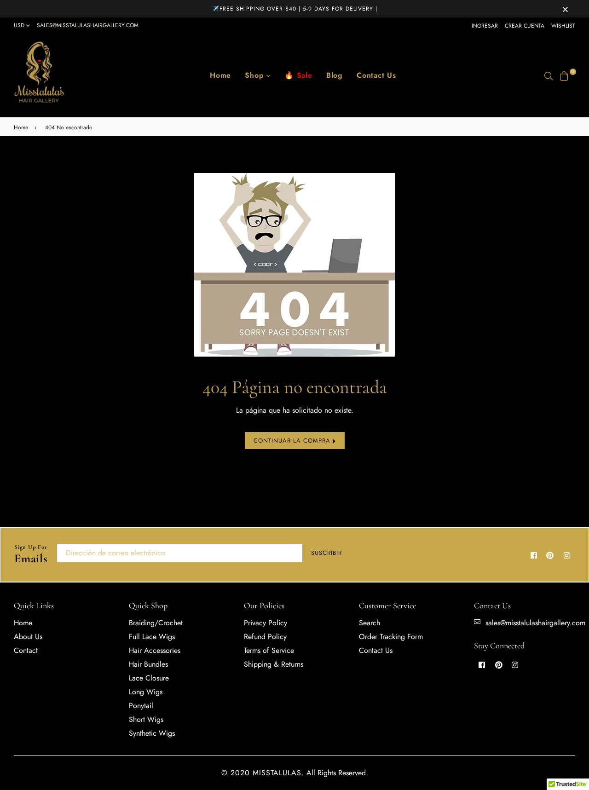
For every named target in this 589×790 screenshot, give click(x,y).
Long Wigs (145, 691)
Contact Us (376, 75)
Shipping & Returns (273, 664)
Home (220, 75)
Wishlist (563, 26)
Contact (26, 650)
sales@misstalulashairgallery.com (88, 25)
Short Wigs (146, 719)
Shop (255, 75)
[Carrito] (564, 75)
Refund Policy (265, 636)
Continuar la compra (293, 440)
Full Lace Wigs (152, 636)
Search (369, 622)
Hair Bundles (148, 664)
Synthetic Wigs (152, 733)
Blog (334, 75)
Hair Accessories (154, 650)
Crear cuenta (524, 26)
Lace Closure (149, 678)
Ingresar (485, 26)
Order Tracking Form (391, 636)
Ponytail (141, 705)
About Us (28, 636)
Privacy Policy (265, 622)
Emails (31, 554)
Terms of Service (269, 650)
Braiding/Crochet (156, 622)
